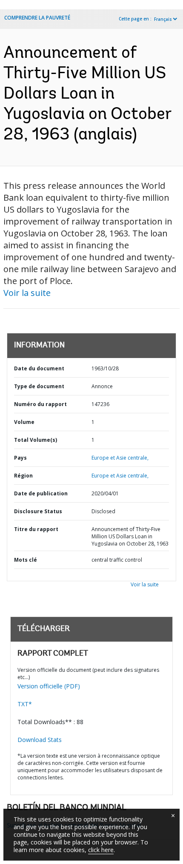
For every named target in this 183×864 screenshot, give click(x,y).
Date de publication (41, 493)
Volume (24, 422)
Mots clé (25, 559)
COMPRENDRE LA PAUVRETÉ (37, 17)
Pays (20, 457)
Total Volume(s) (35, 439)
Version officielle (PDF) (48, 686)
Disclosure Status (38, 511)
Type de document (39, 386)
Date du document (39, 368)
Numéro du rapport (40, 404)
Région (23, 475)
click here (101, 850)
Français (163, 19)
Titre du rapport (36, 529)
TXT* (24, 704)
